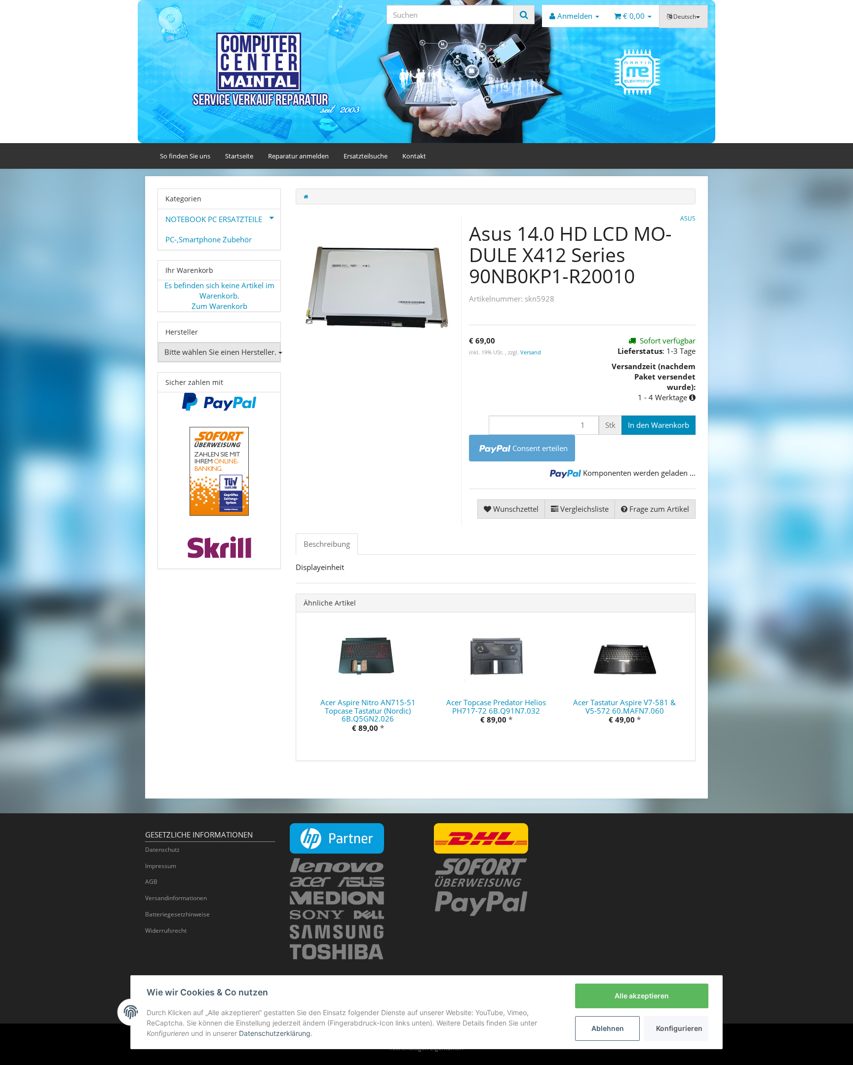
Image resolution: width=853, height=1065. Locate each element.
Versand (530, 352)
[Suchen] (524, 14)
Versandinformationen (176, 898)
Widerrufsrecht (166, 930)
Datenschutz (162, 849)
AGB (151, 881)
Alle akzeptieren (642, 995)
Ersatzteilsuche (366, 156)
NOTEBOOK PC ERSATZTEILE (213, 219)
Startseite (239, 156)
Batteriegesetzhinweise (177, 914)
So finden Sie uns (185, 156)
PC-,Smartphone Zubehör (208, 239)
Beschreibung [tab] (327, 544)
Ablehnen (607, 1028)
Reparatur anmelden (298, 156)
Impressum (160, 866)
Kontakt (414, 156)
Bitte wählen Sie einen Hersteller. (221, 352)
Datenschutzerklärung (274, 1033)
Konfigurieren (679, 1028)
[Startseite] (306, 196)
